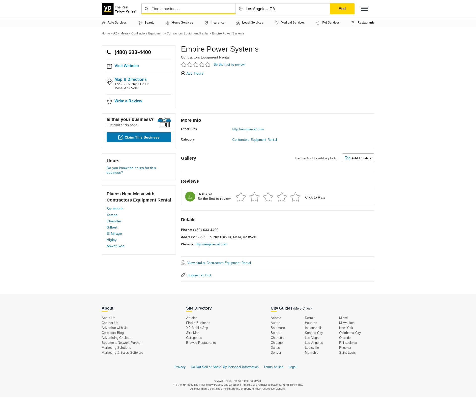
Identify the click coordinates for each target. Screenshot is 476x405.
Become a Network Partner (122, 343)
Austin (275, 323)
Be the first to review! (230, 64)
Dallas (275, 347)
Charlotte (277, 338)
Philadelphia (348, 343)
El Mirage (114, 233)
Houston (311, 323)
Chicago (277, 343)
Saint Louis (347, 352)
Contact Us (110, 323)
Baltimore (278, 328)
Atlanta (276, 318)
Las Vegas (313, 338)
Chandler (114, 221)
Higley (112, 240)
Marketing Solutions (116, 347)
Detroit (310, 318)
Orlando (345, 338)
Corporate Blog (113, 333)
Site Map (193, 333)
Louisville (312, 347)
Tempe (112, 215)
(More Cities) (302, 308)
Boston (276, 333)
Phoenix (345, 347)
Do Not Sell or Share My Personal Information (225, 367)
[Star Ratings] (196, 64)
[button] (364, 9)
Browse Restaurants (201, 343)
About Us (109, 318)
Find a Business (198, 323)
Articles (192, 318)
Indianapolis (314, 328)
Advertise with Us (115, 328)
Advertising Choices (116, 338)
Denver (276, 352)
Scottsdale (115, 209)
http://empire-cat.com (248, 129)
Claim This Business (142, 137)
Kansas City (314, 333)
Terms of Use (273, 367)
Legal (293, 367)
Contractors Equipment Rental (205, 57)
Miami (343, 318)
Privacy (180, 367)
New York (346, 328)
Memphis (311, 352)
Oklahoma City (350, 333)
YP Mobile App (197, 328)
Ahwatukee (115, 246)
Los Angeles (314, 343)
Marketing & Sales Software (122, 352)
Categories (194, 338)
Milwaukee (347, 323)
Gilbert (112, 227)
